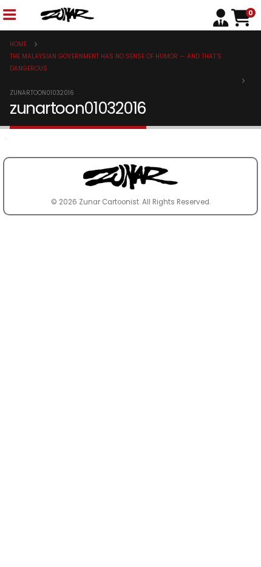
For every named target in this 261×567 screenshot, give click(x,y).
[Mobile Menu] (9, 15)
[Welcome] (222, 17)
